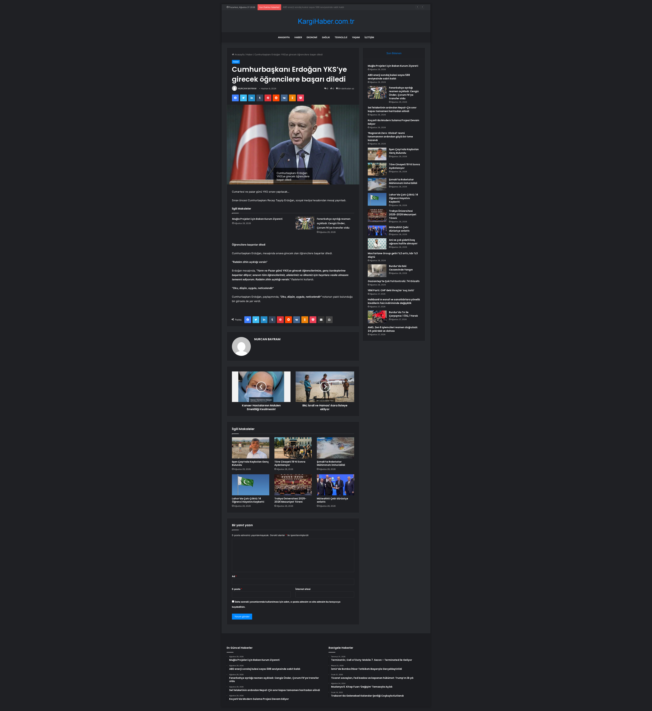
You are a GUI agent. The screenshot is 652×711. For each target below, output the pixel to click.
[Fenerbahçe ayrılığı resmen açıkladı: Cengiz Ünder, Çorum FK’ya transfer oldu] (305, 223)
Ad (234, 576)
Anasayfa (284, 37)
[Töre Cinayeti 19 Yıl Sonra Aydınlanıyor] (293, 447)
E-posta (237, 589)
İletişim (369, 37)
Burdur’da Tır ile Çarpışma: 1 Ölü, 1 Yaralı (403, 314)
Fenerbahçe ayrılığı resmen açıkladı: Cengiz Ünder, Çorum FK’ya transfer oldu (323, 7)
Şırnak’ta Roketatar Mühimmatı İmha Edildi (331, 463)
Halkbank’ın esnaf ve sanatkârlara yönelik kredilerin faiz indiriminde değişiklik (394, 301)
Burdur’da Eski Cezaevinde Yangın (401, 267)
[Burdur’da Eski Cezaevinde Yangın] (377, 270)
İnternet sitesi (303, 589)
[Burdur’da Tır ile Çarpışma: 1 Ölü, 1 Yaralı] (377, 317)
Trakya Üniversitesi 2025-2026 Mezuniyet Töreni (290, 500)
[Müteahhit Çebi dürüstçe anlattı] (335, 484)
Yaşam (356, 37)
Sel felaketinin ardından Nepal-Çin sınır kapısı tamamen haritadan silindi (392, 109)
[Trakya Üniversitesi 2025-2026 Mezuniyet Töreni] (293, 484)
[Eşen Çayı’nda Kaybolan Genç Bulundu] (250, 447)
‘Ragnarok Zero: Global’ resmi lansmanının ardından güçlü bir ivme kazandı (390, 136)
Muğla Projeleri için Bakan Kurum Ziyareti (257, 219)
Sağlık (326, 37)
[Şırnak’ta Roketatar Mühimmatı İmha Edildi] (335, 447)
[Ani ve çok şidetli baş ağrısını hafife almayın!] (377, 243)
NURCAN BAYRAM (247, 88)
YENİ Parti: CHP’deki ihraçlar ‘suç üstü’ (391, 290)
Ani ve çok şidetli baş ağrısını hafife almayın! (403, 241)
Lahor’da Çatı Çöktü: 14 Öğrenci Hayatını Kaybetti (248, 500)
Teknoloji (341, 37)
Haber (298, 37)
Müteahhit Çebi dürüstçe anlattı (332, 500)
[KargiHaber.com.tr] (326, 21)
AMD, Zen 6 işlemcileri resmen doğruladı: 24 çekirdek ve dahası (393, 329)
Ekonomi (312, 37)
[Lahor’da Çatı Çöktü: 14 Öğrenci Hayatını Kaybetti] (250, 484)
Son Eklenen (394, 53)
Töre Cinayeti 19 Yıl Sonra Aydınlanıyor (289, 463)
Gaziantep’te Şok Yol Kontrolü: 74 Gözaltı (394, 281)
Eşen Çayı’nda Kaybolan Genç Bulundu (250, 463)
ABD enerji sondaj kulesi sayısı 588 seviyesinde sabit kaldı (389, 76)
